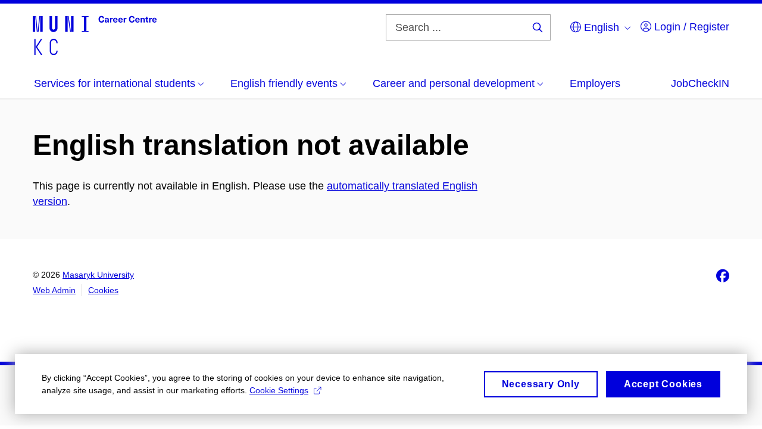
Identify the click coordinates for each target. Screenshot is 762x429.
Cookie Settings (278, 390)
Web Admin (54, 290)
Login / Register (690, 27)
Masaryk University (98, 274)
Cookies (103, 290)
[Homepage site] (95, 34)
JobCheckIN (700, 83)
